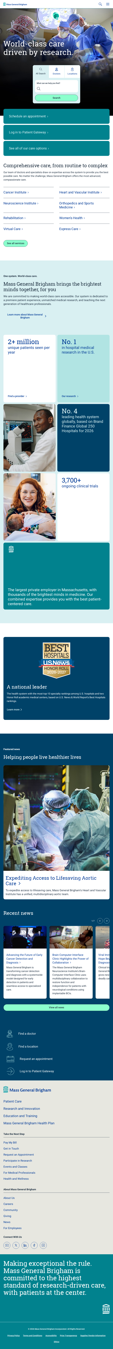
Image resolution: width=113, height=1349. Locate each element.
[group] (25, 978)
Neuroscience (19, 220)
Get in (11, 1165)
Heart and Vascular (79, 209)
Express (68, 245)
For (12, 1244)
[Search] (100, 20)
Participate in (17, 1177)
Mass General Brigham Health (28, 1140)
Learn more (13, 726)
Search (56, 114)
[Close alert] (108, 5)
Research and (21, 1125)
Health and (16, 1195)
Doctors (56, 90)
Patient (12, 1118)
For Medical (19, 1189)
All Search (41, 90)
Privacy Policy (19, 1341)
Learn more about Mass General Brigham (25, 333)
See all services (15, 259)
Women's (71, 234)
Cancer (14, 209)
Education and (20, 1132)
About (9, 1214)
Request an (18, 1171)
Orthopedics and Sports (76, 222)
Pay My (10, 1159)
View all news (56, 1023)
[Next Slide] (106, 937)
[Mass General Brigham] (15, 20)
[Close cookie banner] (100, 1330)
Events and (15, 1183)
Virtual (12, 245)
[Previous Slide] (100, 937)
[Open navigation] (108, 20)
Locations (72, 90)
